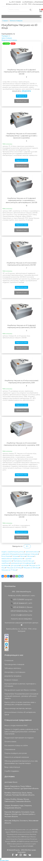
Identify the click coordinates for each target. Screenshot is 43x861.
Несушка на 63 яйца (14, 567)
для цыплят (15, 565)
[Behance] (25, 855)
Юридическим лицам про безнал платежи (20, 690)
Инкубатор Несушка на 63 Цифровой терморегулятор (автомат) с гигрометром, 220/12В (21, 515)
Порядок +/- (6, 36)
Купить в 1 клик (21, 101)
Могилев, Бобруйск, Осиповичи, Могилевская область (21, 822)
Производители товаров (14, 664)
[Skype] (19, 576)
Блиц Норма (6, 556)
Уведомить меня (21, 160)
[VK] (29, 855)
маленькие (5, 565)
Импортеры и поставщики (14, 672)
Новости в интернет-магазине (16, 757)
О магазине (8, 660)
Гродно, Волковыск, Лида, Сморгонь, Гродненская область (18, 807)
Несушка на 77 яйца (9, 570)
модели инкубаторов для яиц (13, 552)
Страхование (9, 749)
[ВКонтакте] (3, 576)
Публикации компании (12, 668)
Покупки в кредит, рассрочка (15, 753)
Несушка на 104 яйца (31, 567)
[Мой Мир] (8, 576)
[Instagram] (21, 855)
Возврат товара (11, 680)
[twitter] (16, 855)
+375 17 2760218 (16, 2)
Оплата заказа (10, 741)
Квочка (22, 556)
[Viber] (14, 576)
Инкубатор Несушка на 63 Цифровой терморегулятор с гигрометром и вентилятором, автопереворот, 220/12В (21, 200)
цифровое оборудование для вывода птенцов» (20, 554)
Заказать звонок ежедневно (21, 619)
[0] (40, 11)
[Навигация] (41, 16)
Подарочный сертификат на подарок (19, 738)
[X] (11, 576)
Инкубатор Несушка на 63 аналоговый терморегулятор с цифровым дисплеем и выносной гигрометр (21, 136)
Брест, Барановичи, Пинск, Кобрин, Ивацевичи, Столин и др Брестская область (21, 787)
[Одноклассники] (5, 576)
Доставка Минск (10, 782)
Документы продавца (12, 676)
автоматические (32, 552)
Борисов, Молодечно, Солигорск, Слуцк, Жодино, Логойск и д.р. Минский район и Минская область (19, 814)
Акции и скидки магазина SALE (15, 725)
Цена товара (7, 38)
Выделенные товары (9, 40)
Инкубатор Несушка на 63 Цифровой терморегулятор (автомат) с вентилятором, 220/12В (21, 72)
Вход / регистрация (12, 767)
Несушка (30, 556)
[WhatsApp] (17, 576)
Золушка (15, 556)
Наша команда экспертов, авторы (17, 708)
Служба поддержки (11, 771)
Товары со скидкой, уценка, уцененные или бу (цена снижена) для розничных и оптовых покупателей (21, 732)
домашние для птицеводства (22, 563)
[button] (27, 546)
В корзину (20, 96)
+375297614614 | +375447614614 (33, 2)
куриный (24, 565)
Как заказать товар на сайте (16, 745)
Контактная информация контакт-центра (21, 623)
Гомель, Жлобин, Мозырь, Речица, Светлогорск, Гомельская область (17, 800)
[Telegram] (22, 576)
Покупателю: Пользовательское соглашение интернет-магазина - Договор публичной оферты (21, 696)
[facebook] (12, 855)
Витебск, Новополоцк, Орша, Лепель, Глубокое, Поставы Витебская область (19, 794)
